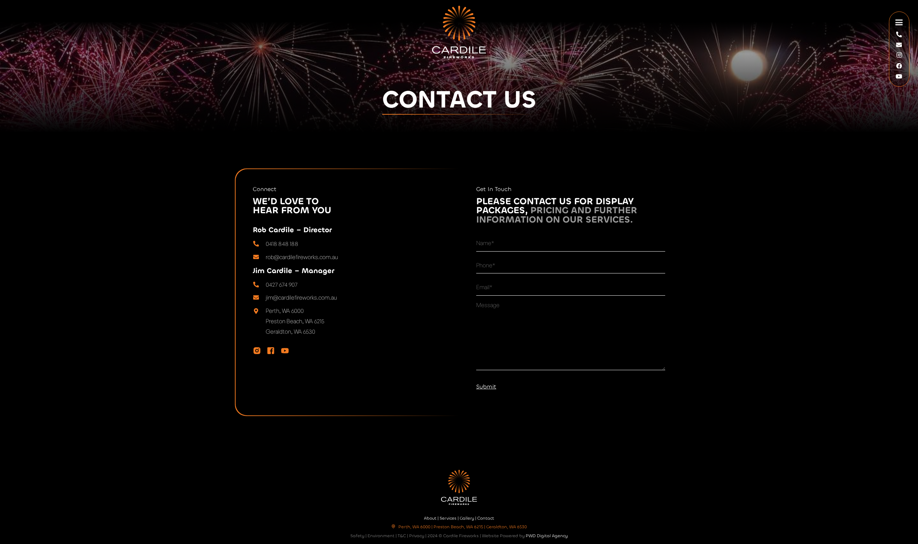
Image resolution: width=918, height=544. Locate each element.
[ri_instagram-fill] (257, 351)
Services (448, 518)
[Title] (899, 34)
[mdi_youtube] (284, 350)
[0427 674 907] (259, 284)
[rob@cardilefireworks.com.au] (259, 257)
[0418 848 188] (259, 244)
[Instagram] (899, 55)
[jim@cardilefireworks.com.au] (259, 297)
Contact (485, 518)
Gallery (467, 518)
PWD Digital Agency (547, 535)
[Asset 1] (459, 32)
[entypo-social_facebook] (271, 350)
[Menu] (899, 23)
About (430, 518)
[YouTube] (899, 76)
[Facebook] (899, 66)
